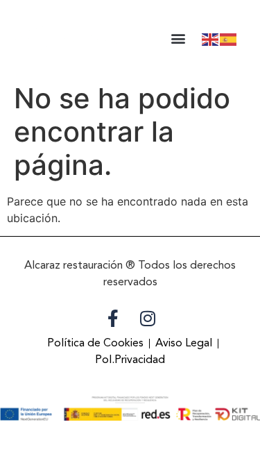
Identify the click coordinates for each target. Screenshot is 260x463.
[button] (177, 38)
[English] (211, 38)
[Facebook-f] (113, 318)
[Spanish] (229, 38)
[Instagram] (147, 318)
